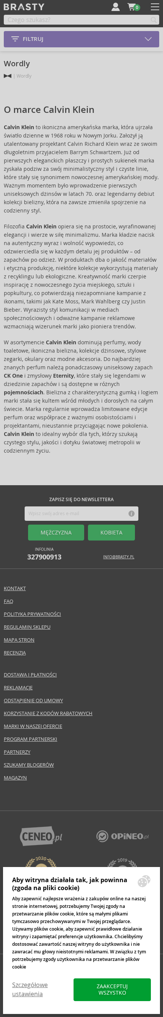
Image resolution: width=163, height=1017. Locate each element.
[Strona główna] (7, 76)
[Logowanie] (115, 7)
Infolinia (44, 554)
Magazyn (15, 778)
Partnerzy (17, 752)
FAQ (8, 601)
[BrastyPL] (122, 840)
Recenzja (15, 653)
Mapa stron (19, 640)
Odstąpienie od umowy (33, 700)
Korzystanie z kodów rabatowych (48, 713)
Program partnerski (30, 739)
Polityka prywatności (32, 614)
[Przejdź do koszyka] (131, 7)
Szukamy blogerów (29, 765)
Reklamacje (18, 687)
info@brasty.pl (118, 557)
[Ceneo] (41, 844)
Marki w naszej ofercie (33, 726)
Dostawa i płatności (30, 675)
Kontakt (15, 588)
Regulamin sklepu (27, 627)
